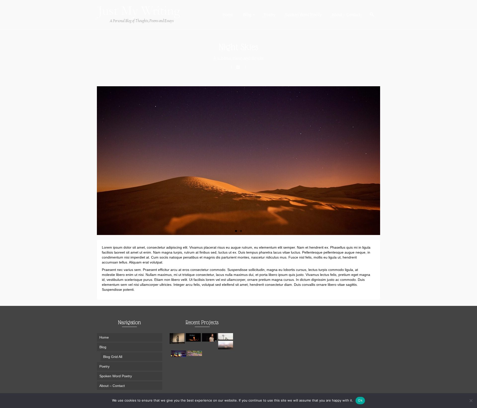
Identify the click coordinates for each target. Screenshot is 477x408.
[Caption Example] (238, 160)
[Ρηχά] (226, 336)
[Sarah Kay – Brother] (178, 338)
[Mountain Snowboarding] (245, 67)
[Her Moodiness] (195, 353)
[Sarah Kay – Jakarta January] (210, 337)
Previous (94, 160)
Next (382, 160)
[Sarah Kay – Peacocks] (194, 337)
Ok (360, 400)
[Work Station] (231, 67)
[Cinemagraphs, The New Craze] (179, 353)
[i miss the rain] (226, 345)
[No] (470, 400)
